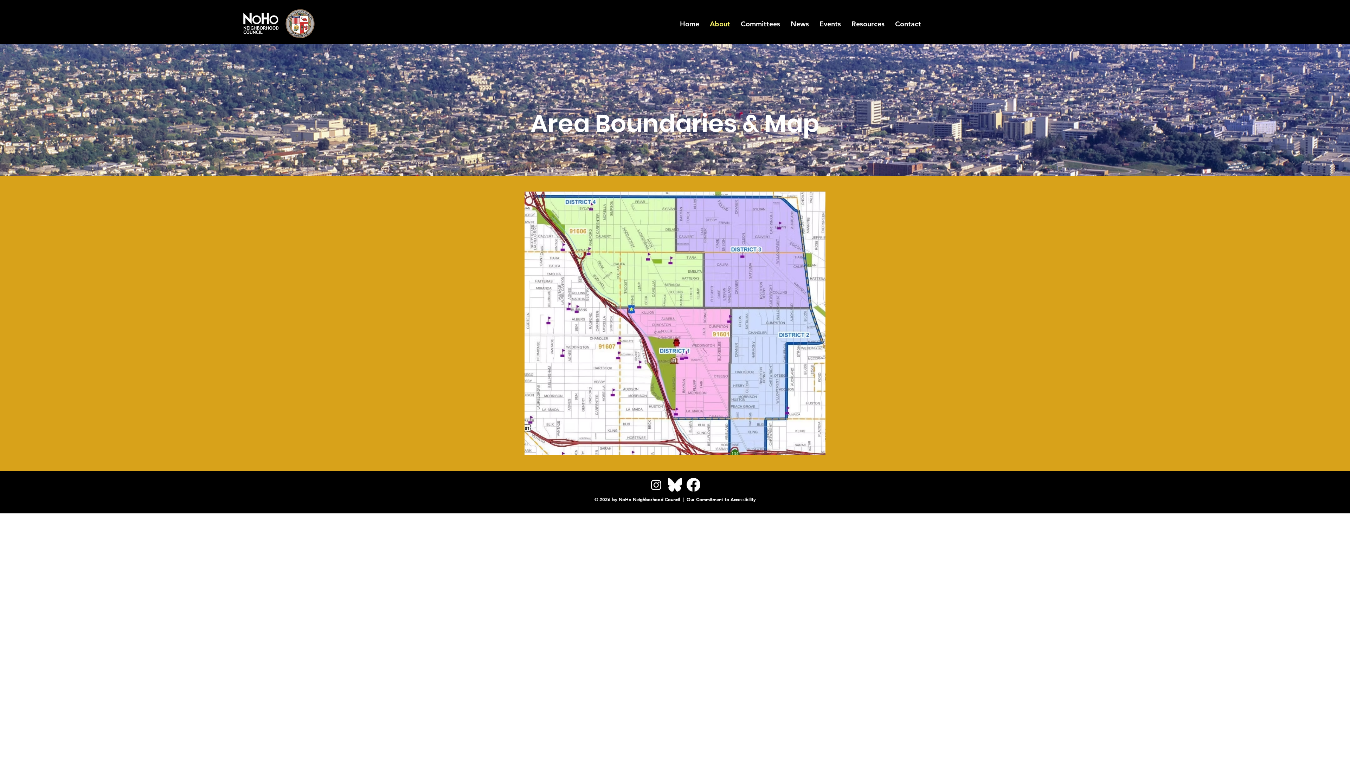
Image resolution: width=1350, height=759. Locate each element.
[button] (868, 24)
